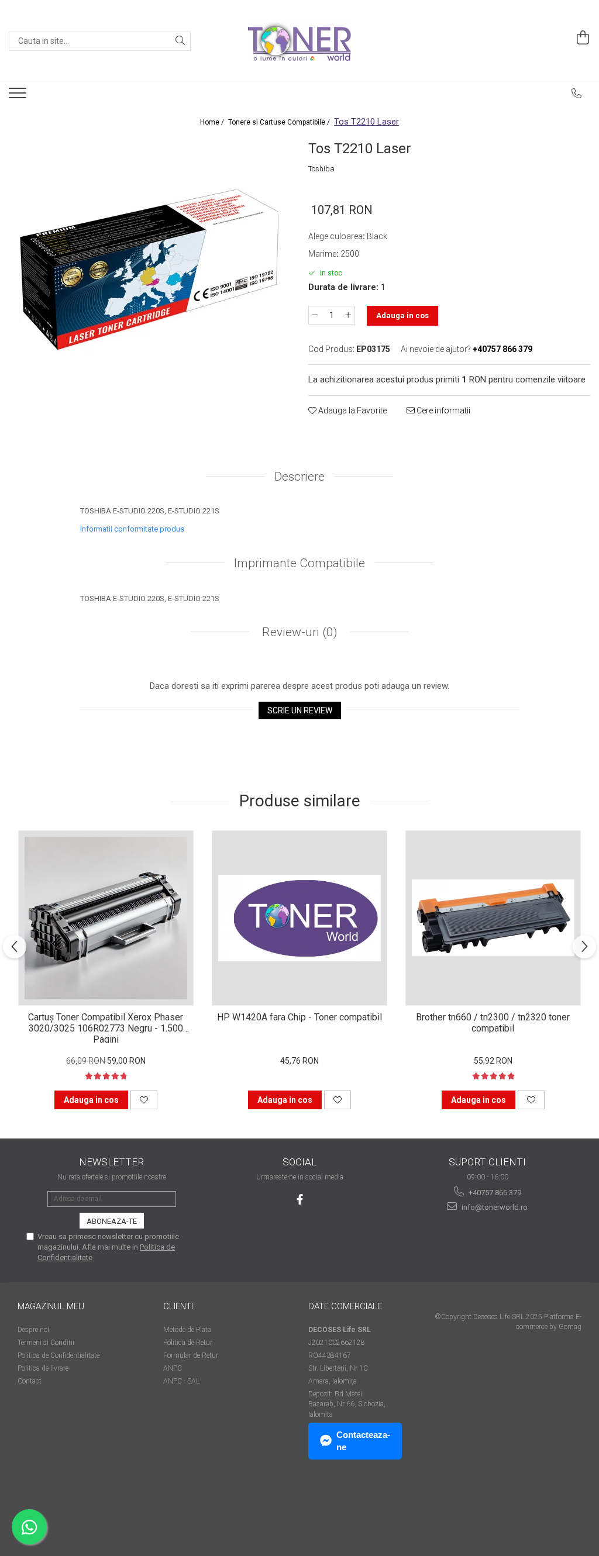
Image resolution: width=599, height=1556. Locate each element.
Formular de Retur (190, 1355)
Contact (30, 1381)
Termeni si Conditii (46, 1342)
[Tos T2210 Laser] (150, 268)
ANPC (172, 1368)
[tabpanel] (150, 268)
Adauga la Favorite (351, 410)
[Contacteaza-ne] (576, 93)
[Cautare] (180, 41)
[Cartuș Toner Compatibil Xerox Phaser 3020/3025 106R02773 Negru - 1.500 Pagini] (106, 918)
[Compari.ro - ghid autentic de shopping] (58, 1511)
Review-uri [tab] (298, 632)
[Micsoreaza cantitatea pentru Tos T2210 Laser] (314, 315)
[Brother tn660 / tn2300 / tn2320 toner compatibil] (493, 918)
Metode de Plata (187, 1330)
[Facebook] (300, 1199)
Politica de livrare (43, 1368)
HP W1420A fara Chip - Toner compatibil (299, 1017)
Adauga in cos (402, 315)
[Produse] (19, 96)
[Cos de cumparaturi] (583, 38)
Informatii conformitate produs (132, 529)
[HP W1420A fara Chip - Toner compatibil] (299, 918)
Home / (213, 122)
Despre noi (33, 1330)
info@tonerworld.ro (494, 1207)
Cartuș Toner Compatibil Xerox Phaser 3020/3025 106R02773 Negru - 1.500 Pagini (105, 1027)
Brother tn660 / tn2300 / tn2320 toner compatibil (493, 1023)
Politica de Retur (187, 1342)
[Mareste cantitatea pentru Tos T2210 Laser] (348, 315)
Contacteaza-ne (363, 1441)
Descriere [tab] (299, 477)
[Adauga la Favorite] (143, 1100)
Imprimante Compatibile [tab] (299, 563)
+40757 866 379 (494, 1192)
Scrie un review (299, 710)
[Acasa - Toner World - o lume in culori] (299, 40)
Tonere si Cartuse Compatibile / (280, 122)
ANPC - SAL (181, 1381)
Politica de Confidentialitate (58, 1355)
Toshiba (321, 168)
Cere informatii (442, 410)
